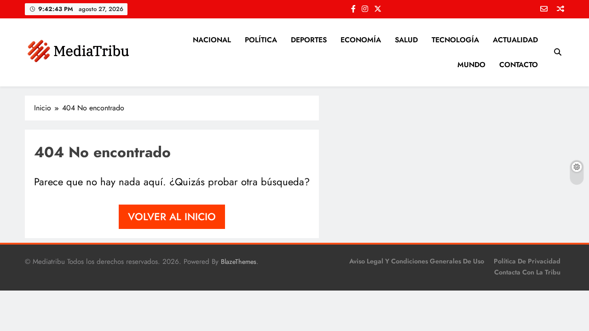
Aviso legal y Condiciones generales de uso (416, 261)
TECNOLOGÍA (455, 39)
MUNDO (471, 64)
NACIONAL (212, 39)
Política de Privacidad (527, 261)
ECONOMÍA (361, 39)
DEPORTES (309, 39)
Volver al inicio (172, 216)
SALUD (406, 39)
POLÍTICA (261, 39)
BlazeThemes (238, 261)
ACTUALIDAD (515, 39)
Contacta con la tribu (527, 272)
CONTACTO (518, 64)
